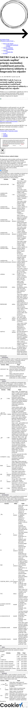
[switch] (0, 357)
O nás (4, 133)
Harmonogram (9, 49)
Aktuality (5, 135)
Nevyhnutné (5, 170)
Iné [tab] (1, 645)
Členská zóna (9, 52)
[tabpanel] (14, 264)
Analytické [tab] (2, 379)
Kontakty (5, 136)
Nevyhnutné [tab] (3, 169)
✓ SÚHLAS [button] (14, 145)
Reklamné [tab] (2, 493)
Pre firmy (5, 53)
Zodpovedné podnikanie (12, 45)
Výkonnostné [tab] (3, 356)
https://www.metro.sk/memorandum (9, 121)
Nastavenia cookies (13, 131)
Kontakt (8, 46)
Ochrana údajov (4, 131)
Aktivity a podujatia (8, 47)
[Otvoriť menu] (14, 41)
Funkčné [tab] (2, 671)
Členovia (5, 50)
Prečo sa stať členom (8, 43)
